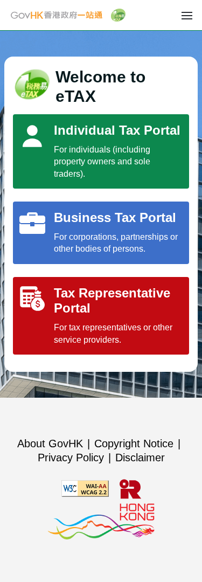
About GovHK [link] (50, 443)
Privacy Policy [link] (71, 457)
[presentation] (187, 15)
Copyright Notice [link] (133, 443)
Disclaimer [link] (140, 457)
